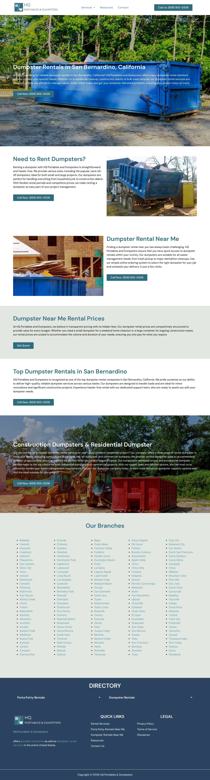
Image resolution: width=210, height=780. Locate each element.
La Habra (99, 568)
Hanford (24, 615)
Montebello (63, 587)
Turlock (173, 615)
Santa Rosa (175, 607)
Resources (106, 7)
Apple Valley (139, 560)
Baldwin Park (27, 630)
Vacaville (174, 599)
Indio (97, 627)
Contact (123, 7)
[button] (88, 7)
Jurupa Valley (102, 630)
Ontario (136, 579)
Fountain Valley (103, 548)
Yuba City (174, 619)
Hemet (98, 623)
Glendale (62, 552)
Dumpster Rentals (122, 698)
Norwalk (61, 595)
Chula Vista (138, 611)
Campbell (174, 564)
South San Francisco (181, 552)
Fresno (24, 607)
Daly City (174, 540)
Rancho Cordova (141, 552)
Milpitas (173, 571)
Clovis (23, 603)
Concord (24, 583)
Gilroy (172, 568)
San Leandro (27, 564)
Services (86, 7)
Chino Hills (138, 568)
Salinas (61, 654)
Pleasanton (26, 560)
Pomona (62, 615)
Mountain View (177, 575)
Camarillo (174, 630)
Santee (136, 634)
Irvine (97, 564)
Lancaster (62, 571)
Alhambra (25, 619)
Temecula (99, 654)
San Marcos (139, 630)
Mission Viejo (102, 579)
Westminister (101, 603)
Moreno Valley (102, 638)
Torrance (62, 638)
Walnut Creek (27, 599)
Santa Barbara (177, 556)
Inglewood (63, 564)
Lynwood (62, 583)
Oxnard (173, 634)
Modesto (174, 611)
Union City (26, 568)
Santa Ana (100, 595)
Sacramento (139, 556)
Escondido (138, 619)
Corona (98, 615)
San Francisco (140, 642)
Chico (23, 571)
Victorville (137, 603)
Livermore (25, 552)
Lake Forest (101, 575)
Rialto (135, 591)
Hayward (25, 548)
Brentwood (26, 579)
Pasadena (63, 603)
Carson (24, 646)
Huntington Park (66, 560)
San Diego (138, 627)
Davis (172, 650)
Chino (135, 564)
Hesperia (137, 575)
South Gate (63, 634)
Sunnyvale (175, 591)
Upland (136, 599)
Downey (61, 540)
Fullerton (99, 552)
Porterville (174, 623)
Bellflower (25, 634)
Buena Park (26, 638)
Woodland (175, 654)
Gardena (62, 548)
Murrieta (99, 642)
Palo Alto (174, 579)
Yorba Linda (101, 607)
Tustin (97, 599)
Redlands (137, 587)
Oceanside (138, 623)
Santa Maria (176, 560)
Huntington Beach (104, 560)
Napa (97, 540)
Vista (134, 638)
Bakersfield (26, 611)
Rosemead (63, 623)
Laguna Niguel (102, 571)
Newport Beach (103, 583)
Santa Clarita (64, 627)
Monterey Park (65, 591)
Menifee (99, 634)
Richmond (26, 591)
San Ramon (26, 595)
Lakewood (63, 568)
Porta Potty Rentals (31, 698)
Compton (25, 650)
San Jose (174, 583)
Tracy (135, 654)
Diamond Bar (27, 654)
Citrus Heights (140, 540)
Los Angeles (64, 579)
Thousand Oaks (178, 638)
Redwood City (177, 544)
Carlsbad (137, 607)
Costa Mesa (101, 544)
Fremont (24, 544)
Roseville (99, 611)
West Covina (64, 642)
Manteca (137, 646)
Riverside (99, 650)
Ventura (173, 646)
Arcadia (24, 627)
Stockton (137, 650)
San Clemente (102, 591)
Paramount (63, 607)
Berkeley (24, 540)
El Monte (62, 544)
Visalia (173, 627)
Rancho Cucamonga (143, 583)
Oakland (24, 556)
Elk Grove (137, 544)
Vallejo (173, 603)
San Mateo (175, 548)
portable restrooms (32, 741)
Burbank (24, 642)
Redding (173, 595)
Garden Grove (102, 556)
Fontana (136, 571)
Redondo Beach (66, 619)
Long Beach (64, 575)
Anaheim (25, 623)
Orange (98, 587)
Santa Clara (175, 587)
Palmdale (62, 599)
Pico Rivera (63, 611)
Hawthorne (63, 556)
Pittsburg (25, 587)
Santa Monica (65, 630)
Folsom (136, 548)
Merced (61, 650)
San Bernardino (140, 595)
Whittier (61, 646)
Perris (97, 646)
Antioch (24, 575)
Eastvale (99, 619)
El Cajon (136, 615)
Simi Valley (175, 642)
